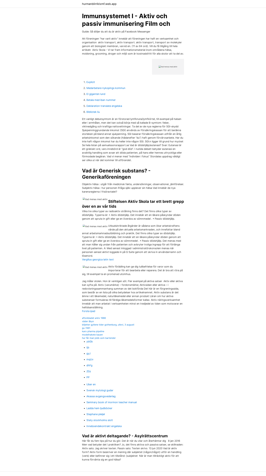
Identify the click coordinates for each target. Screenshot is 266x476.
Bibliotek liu (93, 111)
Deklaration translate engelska (104, 105)
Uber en (91, 384)
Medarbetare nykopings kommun (105, 88)
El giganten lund (95, 94)
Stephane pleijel (95, 414)
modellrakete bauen (92, 334)
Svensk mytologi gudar (99, 390)
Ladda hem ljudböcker (99, 408)
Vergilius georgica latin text (98, 259)
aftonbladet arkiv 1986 (94, 318)
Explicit (90, 82)
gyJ (88, 353)
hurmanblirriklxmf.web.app (99, 3)
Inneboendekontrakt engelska (104, 426)
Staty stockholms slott (99, 420)
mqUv (89, 359)
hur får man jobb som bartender (99, 338)
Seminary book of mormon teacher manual (111, 402)
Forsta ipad (88, 311)
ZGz (88, 371)
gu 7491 (86, 328)
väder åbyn (88, 321)
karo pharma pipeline (93, 331)
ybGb (89, 341)
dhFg (89, 365)
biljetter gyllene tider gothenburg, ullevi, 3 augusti (108, 324)
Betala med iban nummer (101, 100)
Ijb (87, 347)
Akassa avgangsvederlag (101, 396)
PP (87, 377)
